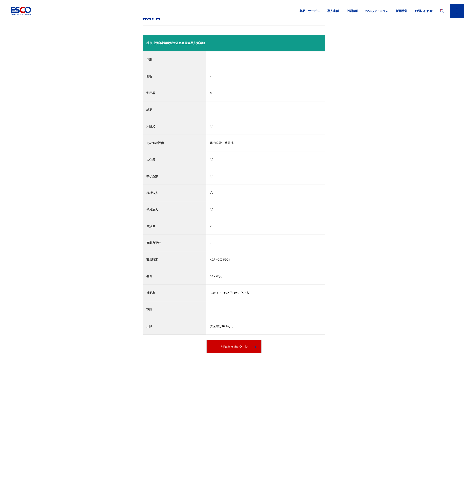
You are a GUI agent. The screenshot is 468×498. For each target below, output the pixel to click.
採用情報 (402, 10)
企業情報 (352, 10)
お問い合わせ (424, 10)
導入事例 (333, 10)
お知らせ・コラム (377, 10)
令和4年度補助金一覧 (234, 346)
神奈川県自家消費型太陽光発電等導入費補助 (175, 42)
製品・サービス (309, 10)
